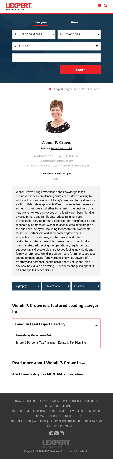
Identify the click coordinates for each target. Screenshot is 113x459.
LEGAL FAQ (50, 426)
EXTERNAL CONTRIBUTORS (65, 421)
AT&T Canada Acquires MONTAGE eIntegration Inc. (50, 374)
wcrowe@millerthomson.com (58, 161)
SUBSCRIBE (55, 416)
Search (80, 69)
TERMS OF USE (90, 400)
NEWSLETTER (73, 416)
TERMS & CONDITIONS (58, 405)
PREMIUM (66, 426)
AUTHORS (40, 421)
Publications (52, 286)
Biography (20, 286)
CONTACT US (94, 411)
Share (55, 178)
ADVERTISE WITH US (70, 411)
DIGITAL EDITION (21, 421)
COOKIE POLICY (36, 400)
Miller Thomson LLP (61, 148)
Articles (79, 286)
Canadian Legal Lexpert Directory (40, 324)
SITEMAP (39, 416)
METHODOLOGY (36, 411)
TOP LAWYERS (93, 421)
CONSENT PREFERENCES (64, 400)
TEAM (51, 411)
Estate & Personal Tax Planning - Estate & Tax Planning (50, 342)
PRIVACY (19, 400)
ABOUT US (17, 411)
